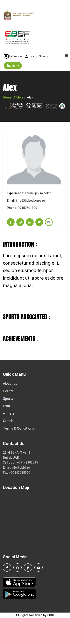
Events (8, 391)
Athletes (19, 97)
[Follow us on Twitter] (28, 567)
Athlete (9, 413)
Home (7, 97)
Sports (8, 398)
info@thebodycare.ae (30, 200)
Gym (6, 406)
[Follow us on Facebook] (7, 567)
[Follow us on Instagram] (17, 567)
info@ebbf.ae (21, 467)
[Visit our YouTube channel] (38, 567)
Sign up (44, 56)
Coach (8, 421)
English (11, 65)
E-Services (16, 56)
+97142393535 (27, 462)
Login (32, 56)
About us (10, 383)
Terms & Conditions (18, 428)
